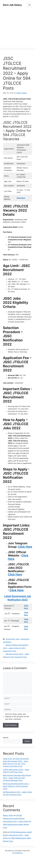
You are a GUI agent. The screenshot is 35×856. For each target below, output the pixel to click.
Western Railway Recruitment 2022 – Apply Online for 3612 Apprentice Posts (15, 648)
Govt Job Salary (12, 4)
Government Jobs (12, 639)
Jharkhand (7, 642)
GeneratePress (17, 853)
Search (5, 738)
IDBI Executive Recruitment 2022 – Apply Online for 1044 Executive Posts (16, 786)
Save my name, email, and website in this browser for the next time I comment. (17, 716)
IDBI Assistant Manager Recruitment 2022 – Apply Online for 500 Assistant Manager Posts (17, 777)
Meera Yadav (8, 815)
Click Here (25, 546)
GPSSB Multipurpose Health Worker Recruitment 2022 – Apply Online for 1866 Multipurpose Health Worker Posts (17, 821)
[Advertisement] (17, 28)
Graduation (24, 639)
